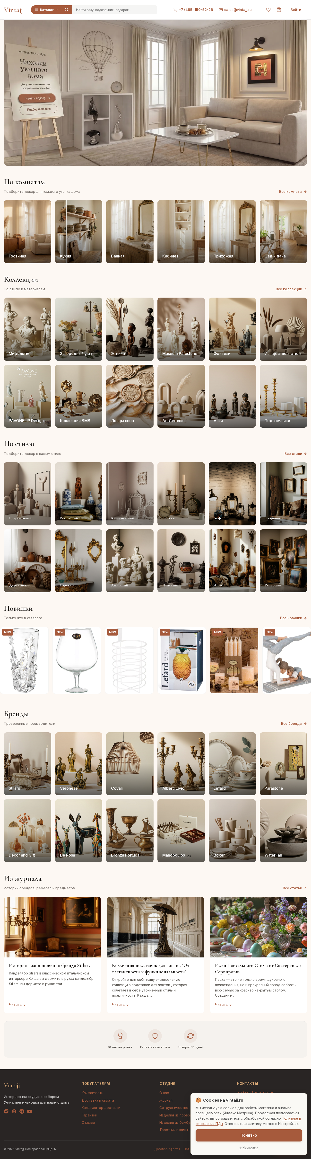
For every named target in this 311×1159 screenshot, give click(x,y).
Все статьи (292, 888)
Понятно (249, 1135)
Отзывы (88, 1122)
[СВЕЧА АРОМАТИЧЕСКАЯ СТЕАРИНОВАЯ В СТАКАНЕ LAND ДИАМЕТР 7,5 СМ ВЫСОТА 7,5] (234, 660)
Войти (296, 10)
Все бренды (291, 723)
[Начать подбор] (37, 98)
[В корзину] (42, 687)
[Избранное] (268, 10)
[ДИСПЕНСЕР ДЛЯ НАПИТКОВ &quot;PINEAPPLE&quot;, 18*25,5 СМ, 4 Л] (182, 660)
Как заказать (92, 1093)
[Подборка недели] (38, 109)
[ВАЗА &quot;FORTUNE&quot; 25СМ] (24, 660)
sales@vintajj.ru (238, 10)
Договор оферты (167, 1149)
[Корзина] (279, 10)
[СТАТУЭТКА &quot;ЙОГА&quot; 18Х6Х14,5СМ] (287, 660)
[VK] (6, 1112)
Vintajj (13, 10)
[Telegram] (21, 1112)
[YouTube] (29, 1112)
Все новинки (291, 618)
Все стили (293, 453)
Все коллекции (289, 289)
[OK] (14, 1112)
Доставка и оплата (98, 1100)
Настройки (250, 1147)
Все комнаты (290, 191)
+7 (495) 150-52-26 (196, 10)
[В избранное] (42, 633)
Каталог (47, 10)
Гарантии (89, 1115)
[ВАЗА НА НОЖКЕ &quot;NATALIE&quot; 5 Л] (77, 660)
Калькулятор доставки (101, 1108)
